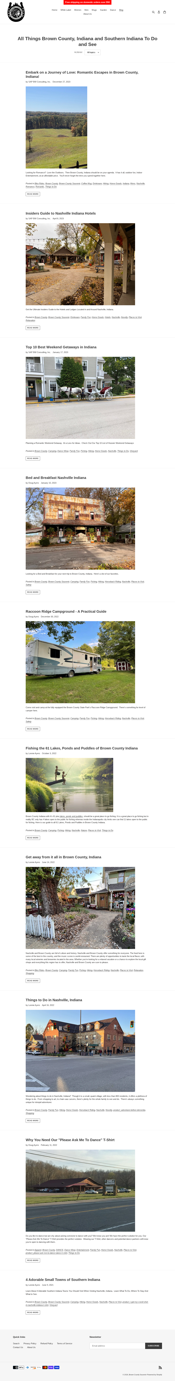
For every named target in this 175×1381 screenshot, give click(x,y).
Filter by (78, 52)
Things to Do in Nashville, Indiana (54, 1000)
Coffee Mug (86, 183)
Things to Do (51, 186)
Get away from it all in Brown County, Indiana (63, 857)
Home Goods (116, 183)
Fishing (84, 451)
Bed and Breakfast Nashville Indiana (56, 478)
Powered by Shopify (154, 1375)
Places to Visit (135, 317)
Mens (132, 183)
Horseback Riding (113, 581)
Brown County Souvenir (69, 183)
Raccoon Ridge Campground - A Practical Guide (66, 611)
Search (16, 1343)
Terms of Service (64, 1343)
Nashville (140, 183)
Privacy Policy (30, 1343)
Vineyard (134, 451)
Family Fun (86, 317)
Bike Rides (39, 183)
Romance (30, 186)
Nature (84, 830)
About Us (31, 1347)
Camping (52, 451)
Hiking (106, 183)
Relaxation (30, 320)
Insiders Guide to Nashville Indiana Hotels (61, 213)
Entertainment (83, 1250)
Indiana (126, 183)
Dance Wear (62, 451)
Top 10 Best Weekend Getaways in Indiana (61, 347)
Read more (33, 194)
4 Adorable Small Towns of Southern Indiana (63, 1280)
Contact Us (18, 1347)
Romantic (40, 186)
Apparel (37, 1250)
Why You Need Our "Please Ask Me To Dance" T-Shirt (70, 1140)
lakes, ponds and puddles (71, 816)
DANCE (59, 1250)
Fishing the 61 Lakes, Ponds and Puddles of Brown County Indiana (82, 748)
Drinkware (97, 183)
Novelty (124, 317)
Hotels (108, 317)
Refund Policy (46, 1343)
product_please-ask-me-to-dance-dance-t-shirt (46, 1253)
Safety (28, 585)
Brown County (51, 183)
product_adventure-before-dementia (129, 1110)
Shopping (30, 973)
